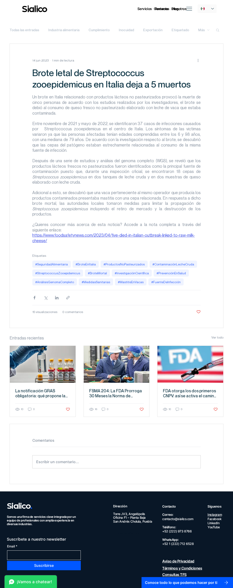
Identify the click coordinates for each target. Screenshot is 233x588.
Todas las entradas (24, 30)
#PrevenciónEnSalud (171, 273)
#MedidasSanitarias (96, 282)
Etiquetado (180, 30)
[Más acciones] (198, 60)
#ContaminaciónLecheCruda (173, 264)
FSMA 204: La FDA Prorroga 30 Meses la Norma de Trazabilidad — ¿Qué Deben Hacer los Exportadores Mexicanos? (115, 393)
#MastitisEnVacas (131, 282)
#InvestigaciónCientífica (132, 273)
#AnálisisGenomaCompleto (54, 282)
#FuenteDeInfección (166, 282)
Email (12, 546)
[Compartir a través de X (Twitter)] (45, 297)
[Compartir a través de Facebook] (34, 297)
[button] (161, 8)
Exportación (152, 30)
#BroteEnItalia (86, 264)
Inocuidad (126, 30)
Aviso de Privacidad (178, 561)
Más (201, 30)
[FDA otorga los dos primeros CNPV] (190, 364)
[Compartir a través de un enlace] (68, 297)
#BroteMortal (97, 273)
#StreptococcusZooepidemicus (57, 273)
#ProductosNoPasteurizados (124, 264)
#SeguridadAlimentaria (51, 264)
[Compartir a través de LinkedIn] (57, 297)
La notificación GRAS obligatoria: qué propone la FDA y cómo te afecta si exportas (40, 393)
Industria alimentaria (63, 30)
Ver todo (217, 337)
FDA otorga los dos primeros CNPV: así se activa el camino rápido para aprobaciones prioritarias (189, 393)
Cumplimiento (99, 30)
